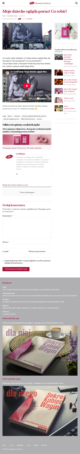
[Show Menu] (3, 3)
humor (56, 308)
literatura (12, 308)
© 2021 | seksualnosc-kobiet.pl (12, 449)
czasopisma (49, 302)
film (19, 308)
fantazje (17, 290)
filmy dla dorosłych (28, 119)
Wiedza (5, 299)
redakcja (29, 19)
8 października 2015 (9, 19)
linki (62, 302)
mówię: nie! (24, 302)
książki (41, 302)
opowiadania (45, 290)
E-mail (5, 251)
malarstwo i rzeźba (29, 308)
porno (39, 119)
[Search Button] (76, 3)
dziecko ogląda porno (11, 119)
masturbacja (26, 290)
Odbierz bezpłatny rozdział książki (21, 124)
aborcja (52, 296)
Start (4, 16)
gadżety (36, 290)
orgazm (10, 290)
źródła (12, 314)
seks (4, 290)
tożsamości (14, 302)
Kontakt (44, 445)
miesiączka (6, 296)
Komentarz (7, 216)
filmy (57, 302)
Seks (4, 287)
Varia (29, 445)
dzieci (10, 116)
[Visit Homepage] (40, 3)
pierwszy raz (17, 296)
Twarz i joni (68, 98)
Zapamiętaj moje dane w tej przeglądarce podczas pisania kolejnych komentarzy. (28, 262)
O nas (11, 445)
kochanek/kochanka (40, 296)
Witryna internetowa (37, 251)
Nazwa (5, 242)
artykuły (5, 302)
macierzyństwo (62, 296)
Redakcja (20, 445)
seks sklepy (55, 290)
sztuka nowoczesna (45, 308)
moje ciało (27, 296)
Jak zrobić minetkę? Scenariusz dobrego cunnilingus (68, 59)
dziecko (17, 116)
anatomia (33, 302)
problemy (22, 16)
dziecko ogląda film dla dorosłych (34, 116)
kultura (5, 308)
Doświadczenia (12, 16)
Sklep (36, 445)
